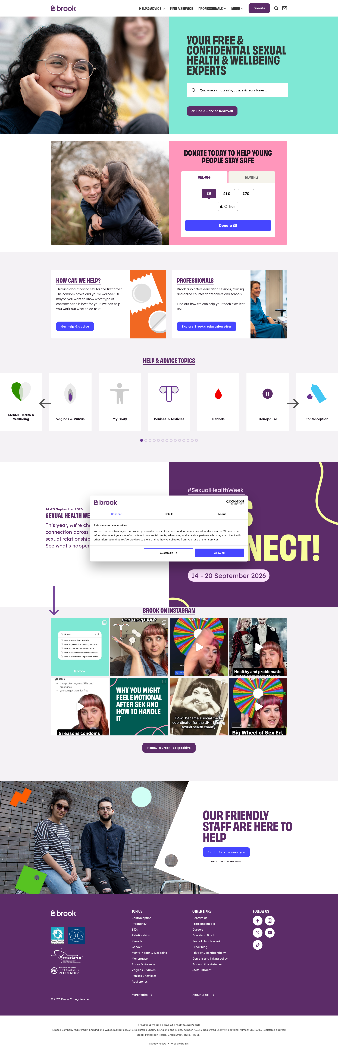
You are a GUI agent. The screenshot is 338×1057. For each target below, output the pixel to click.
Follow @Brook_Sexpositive (169, 747)
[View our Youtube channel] (270, 933)
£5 (208, 193)
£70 (245, 193)
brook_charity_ (79, 621)
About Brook (200, 995)
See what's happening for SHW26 (85, 546)
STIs (135, 929)
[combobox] (237, 90)
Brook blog (199, 947)
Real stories (140, 981)
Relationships (141, 935)
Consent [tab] (116, 513)
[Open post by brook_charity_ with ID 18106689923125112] (80, 647)
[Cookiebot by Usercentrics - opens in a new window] (229, 502)
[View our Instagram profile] (270, 920)
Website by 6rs (180, 1043)
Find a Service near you (226, 852)
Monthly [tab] (252, 176)
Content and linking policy (210, 958)
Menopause (140, 958)
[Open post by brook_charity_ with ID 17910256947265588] (199, 647)
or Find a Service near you (212, 111)
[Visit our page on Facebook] (257, 920)
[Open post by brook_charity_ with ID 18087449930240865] (139, 647)
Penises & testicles (144, 976)
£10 (226, 193)
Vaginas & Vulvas (143, 970)
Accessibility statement (208, 964)
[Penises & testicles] (169, 402)
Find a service (181, 8)
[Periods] (218, 402)
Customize (166, 552)
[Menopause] (267, 402)
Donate (259, 8)
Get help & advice (75, 326)
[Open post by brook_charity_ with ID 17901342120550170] (139, 706)
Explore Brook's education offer (206, 326)
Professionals (210, 8)
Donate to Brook (203, 935)
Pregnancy (139, 923)
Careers (197, 929)
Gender (137, 947)
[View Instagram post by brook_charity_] (105, 671)
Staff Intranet (201, 970)
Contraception (141, 918)
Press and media (203, 923)
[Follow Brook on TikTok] (257, 945)
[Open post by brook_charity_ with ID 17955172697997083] (199, 706)
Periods (137, 941)
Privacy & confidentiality (209, 952)
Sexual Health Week (206, 941)
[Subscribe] (284, 8)
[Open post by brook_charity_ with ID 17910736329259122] (258, 647)
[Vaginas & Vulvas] (70, 402)
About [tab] (222, 513)
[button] (45, 403)
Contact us (199, 918)
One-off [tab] (204, 176)
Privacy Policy (157, 1043)
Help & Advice (150, 8)
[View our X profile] (257, 933)
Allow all (219, 552)
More (235, 8)
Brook (63, 8)
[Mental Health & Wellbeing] (21, 402)
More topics (140, 995)
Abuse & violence (143, 964)
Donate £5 (228, 225)
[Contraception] (317, 402)
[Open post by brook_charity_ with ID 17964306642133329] (258, 706)
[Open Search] (276, 8)
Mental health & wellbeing (149, 952)
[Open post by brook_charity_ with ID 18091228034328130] (80, 706)
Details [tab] (169, 513)
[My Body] (120, 402)
